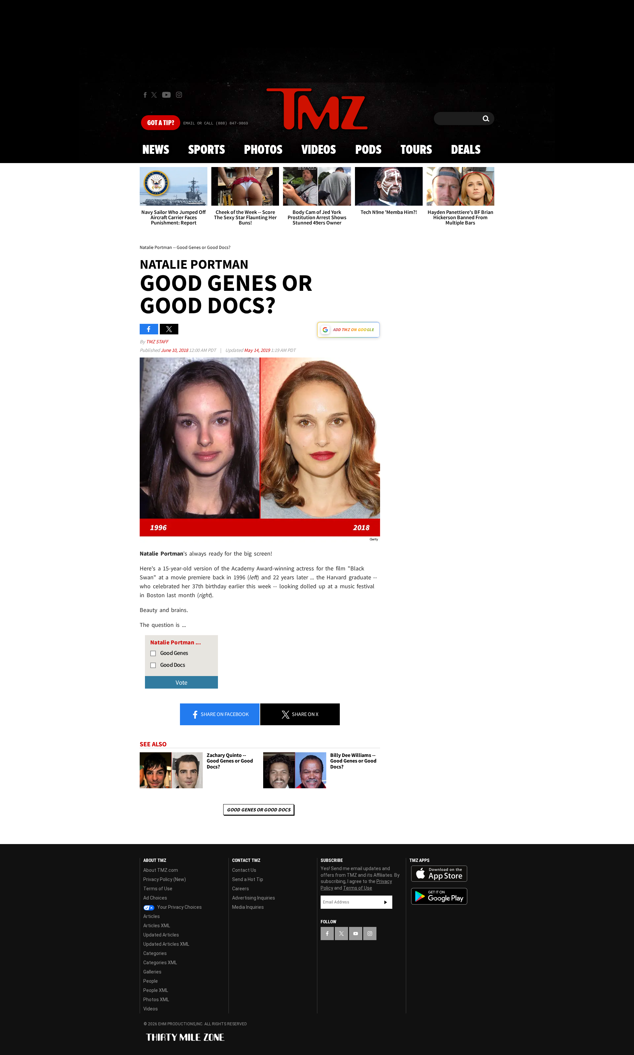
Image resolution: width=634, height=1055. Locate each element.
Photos (263, 150)
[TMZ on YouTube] (355, 933)
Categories (155, 953)
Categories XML (160, 962)
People (150, 981)
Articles (151, 916)
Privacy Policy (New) (164, 879)
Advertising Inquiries (253, 898)
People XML (155, 990)
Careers (240, 888)
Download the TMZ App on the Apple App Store (439, 874)
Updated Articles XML (166, 944)
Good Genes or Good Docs (258, 809)
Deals (465, 150)
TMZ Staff (157, 341)
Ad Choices (155, 898)
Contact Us (244, 870)
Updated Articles (161, 934)
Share (224, 714)
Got (160, 123)
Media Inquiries (248, 907)
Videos (318, 150)
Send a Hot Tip (247, 879)
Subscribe (385, 902)
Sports (206, 150)
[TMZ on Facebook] (145, 95)
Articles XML (156, 925)
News (155, 150)
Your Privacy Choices (179, 907)
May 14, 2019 (257, 350)
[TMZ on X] (155, 95)
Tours (416, 150)
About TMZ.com (160, 870)
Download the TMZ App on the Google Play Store (439, 896)
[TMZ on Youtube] (166, 94)
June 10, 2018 (175, 350)
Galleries (152, 971)
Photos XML (156, 999)
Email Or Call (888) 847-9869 (215, 123)
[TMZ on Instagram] (179, 95)
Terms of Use (157, 888)
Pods (368, 150)
